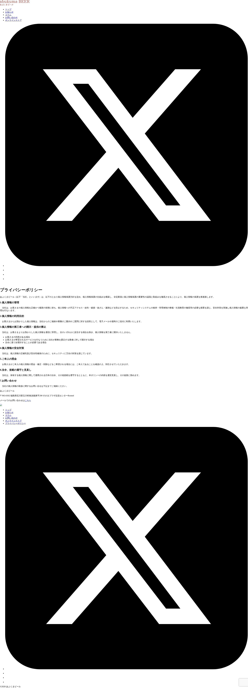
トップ (8, 9)
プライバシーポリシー (15, 423)
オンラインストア (13, 20)
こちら (28, 400)
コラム (8, 15)
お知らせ (9, 12)
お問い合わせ (11, 17)
